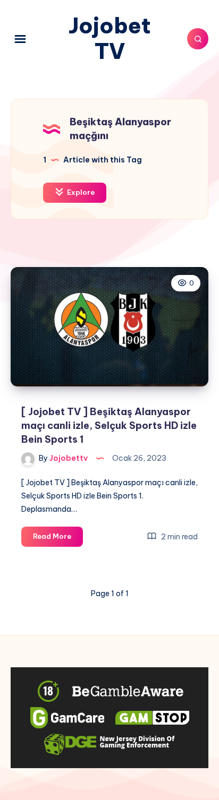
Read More (58, 538)
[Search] (197, 38)
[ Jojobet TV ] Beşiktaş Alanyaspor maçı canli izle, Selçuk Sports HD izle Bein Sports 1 (109, 425)
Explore (80, 192)
